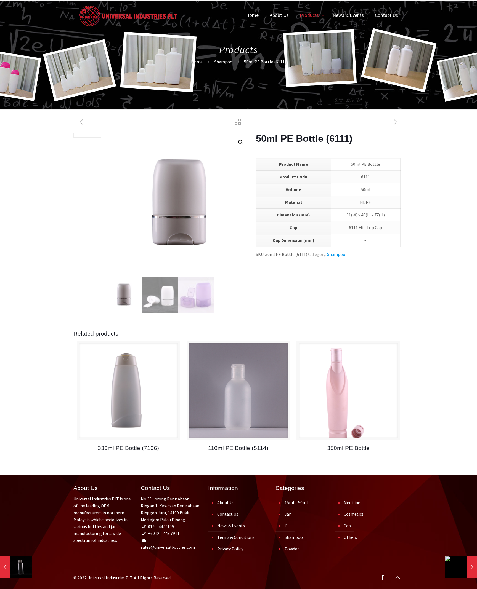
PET (289, 525)
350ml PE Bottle (348, 448)
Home (197, 62)
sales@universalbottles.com (168, 547)
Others (350, 537)
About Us (225, 502)
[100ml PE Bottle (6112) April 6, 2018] (461, 567)
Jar (288, 514)
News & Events (231, 525)
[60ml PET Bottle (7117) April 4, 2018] (16, 567)
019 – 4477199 (161, 526)
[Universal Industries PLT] (128, 15)
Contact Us (227, 514)
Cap (347, 525)
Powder (292, 548)
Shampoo (223, 62)
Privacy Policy (230, 548)
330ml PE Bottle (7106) (128, 448)
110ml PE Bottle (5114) (238, 448)
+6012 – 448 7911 (163, 533)
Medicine (352, 502)
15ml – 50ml (296, 502)
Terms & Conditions (236, 537)
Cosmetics (354, 514)
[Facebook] (382, 577)
